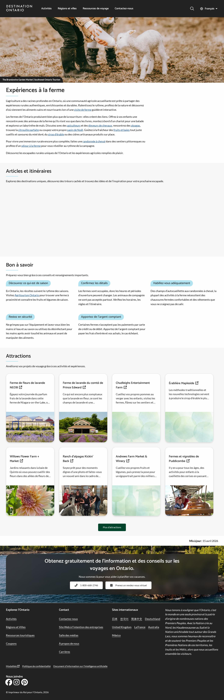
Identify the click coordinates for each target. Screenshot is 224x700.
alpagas (135, 125)
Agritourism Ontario (27, 295)
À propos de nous (69, 643)
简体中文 (136, 618)
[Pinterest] (24, 683)
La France (139, 627)
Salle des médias (68, 635)
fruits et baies (122, 130)
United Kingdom (122, 627)
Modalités (11, 666)
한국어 (124, 618)
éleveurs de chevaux (100, 125)
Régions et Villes (16, 627)
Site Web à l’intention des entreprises (81, 627)
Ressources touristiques (20, 635)
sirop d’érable (56, 134)
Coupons (11, 643)
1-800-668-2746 (89, 585)
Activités (46, 8)
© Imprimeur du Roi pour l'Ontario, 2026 (27, 692)
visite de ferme (82, 109)
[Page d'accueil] (19, 8)
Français (209, 8)
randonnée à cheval (94, 141)
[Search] (192, 9)
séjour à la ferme (31, 145)
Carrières (64, 651)
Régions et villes (67, 8)
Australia (153, 627)
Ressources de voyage (96, 8)
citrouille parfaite (28, 130)
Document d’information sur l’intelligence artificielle (80, 666)
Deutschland (152, 618)
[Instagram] (16, 683)
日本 (114, 618)
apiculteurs (73, 125)
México (116, 635)
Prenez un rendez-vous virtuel (131, 585)
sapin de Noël (75, 130)
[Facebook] (8, 683)
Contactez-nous (124, 8)
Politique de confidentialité (36, 666)
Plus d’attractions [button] (112, 527)
